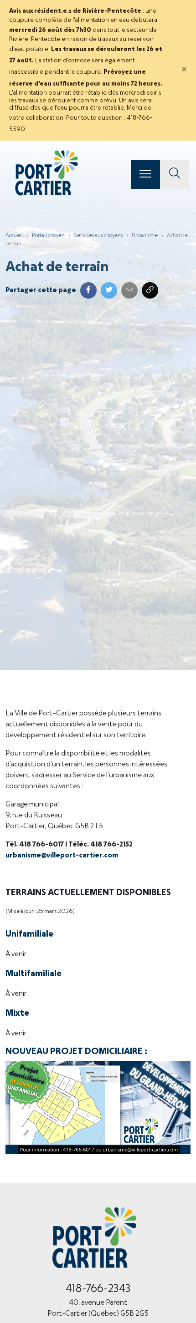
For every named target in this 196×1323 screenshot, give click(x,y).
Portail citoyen (48, 235)
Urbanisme (145, 235)
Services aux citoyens (98, 235)
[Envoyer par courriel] (129, 290)
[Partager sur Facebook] (88, 290)
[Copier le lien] (150, 290)
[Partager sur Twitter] (109, 290)
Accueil (14, 235)
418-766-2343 (98, 1289)
